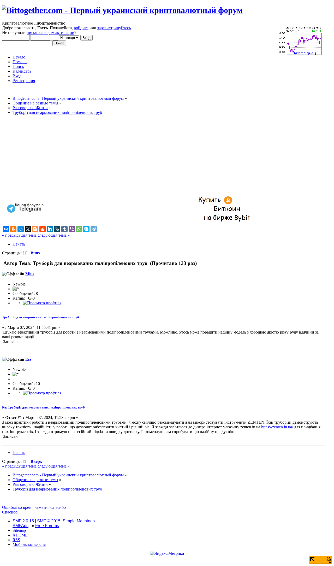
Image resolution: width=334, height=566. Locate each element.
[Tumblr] (64, 229)
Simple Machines (79, 521)
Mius (29, 274)
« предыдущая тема (19, 235)
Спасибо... (11, 512)
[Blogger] (35, 229)
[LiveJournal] (57, 229)
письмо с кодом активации (50, 32)
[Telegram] (94, 229)
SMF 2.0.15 (23, 521)
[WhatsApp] (79, 229)
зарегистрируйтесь (114, 28)
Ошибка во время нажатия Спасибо (34, 507)
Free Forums (47, 525)
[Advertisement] (158, 155)
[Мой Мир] (20, 229)
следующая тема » (54, 235)
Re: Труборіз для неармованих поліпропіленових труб (43, 407)
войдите (81, 28)
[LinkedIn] (50, 229)
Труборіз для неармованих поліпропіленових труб (40, 317)
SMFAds (20, 525)
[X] (28, 229)
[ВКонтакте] (6, 229)
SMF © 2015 (49, 521)
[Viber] (72, 229)
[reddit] (42, 229)
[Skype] (86, 229)
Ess (28, 359)
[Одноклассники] (13, 229)
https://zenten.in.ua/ (277, 427)
